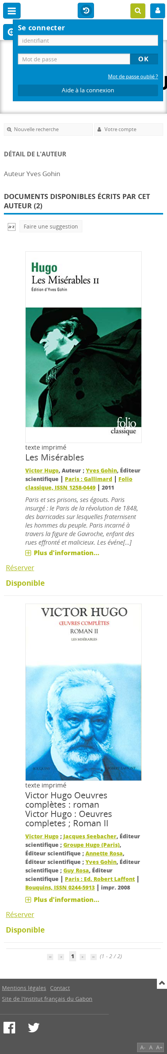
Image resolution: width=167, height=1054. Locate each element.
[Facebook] (9, 1027)
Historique (86, 11)
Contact (60, 988)
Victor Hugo (42, 470)
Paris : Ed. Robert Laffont (100, 879)
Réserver (20, 567)
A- (143, 1047)
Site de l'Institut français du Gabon (47, 998)
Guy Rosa (76, 870)
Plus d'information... (66, 553)
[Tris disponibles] (12, 226)
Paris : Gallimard (88, 479)
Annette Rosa (104, 853)
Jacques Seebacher (90, 836)
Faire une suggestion (51, 226)
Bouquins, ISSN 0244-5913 (60, 887)
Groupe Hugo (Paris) (91, 844)
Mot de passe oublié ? (133, 76)
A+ (159, 1047)
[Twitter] (33, 1027)
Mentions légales (24, 988)
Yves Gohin (101, 470)
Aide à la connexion (88, 90)
